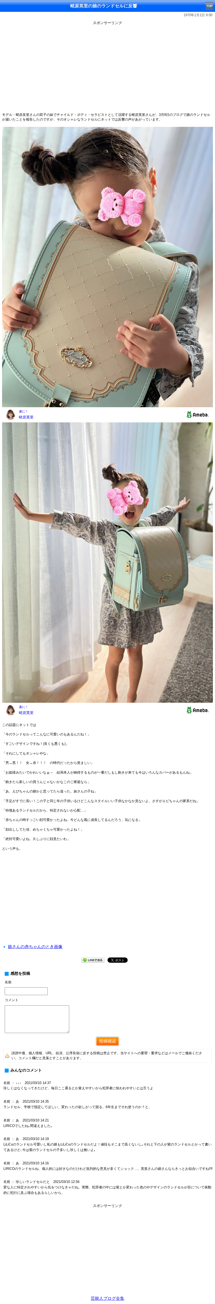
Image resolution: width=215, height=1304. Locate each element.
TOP (209, 6)
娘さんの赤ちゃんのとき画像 (35, 946)
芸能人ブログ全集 (107, 1298)
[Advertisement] (107, 903)
